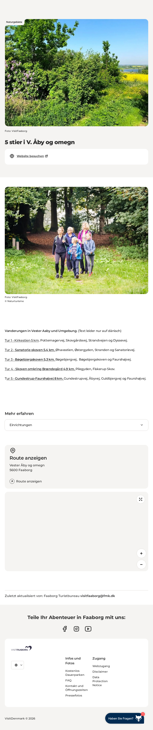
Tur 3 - (30, 359)
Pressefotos (73, 695)
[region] (76, 531)
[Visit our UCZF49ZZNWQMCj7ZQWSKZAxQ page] (88, 628)
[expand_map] (140, 499)
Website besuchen (30, 156)
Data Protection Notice (100, 681)
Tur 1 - (9, 340)
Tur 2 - (30, 350)
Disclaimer (100, 671)
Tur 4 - (40, 369)
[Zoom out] (141, 564)
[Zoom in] (141, 553)
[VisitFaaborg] (21, 648)
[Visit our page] (64, 628)
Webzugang (101, 666)
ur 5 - (35, 378)
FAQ (68, 680)
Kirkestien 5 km (26, 340)
